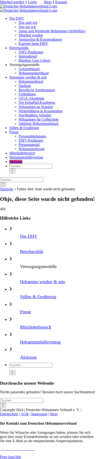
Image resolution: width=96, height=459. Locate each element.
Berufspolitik (31, 251)
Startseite (6, 189)
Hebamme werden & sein (42, 281)
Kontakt (61, 2)
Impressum (39, 414)
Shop (47, 2)
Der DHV (29, 236)
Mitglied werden (12, 2)
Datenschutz (9, 414)
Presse (25, 311)
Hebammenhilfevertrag (40, 342)
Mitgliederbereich (35, 327)
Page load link (10, 457)
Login (32, 2)
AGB (25, 414)
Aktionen (28, 357)
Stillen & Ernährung (38, 296)
